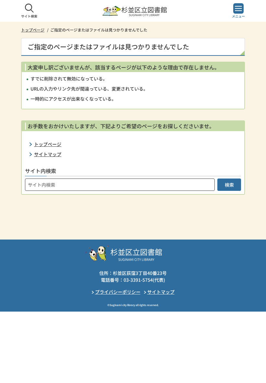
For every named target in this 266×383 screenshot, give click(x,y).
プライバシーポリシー (117, 292)
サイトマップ (47, 154)
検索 (229, 184)
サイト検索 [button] (29, 16)
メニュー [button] (238, 16)
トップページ (32, 29)
